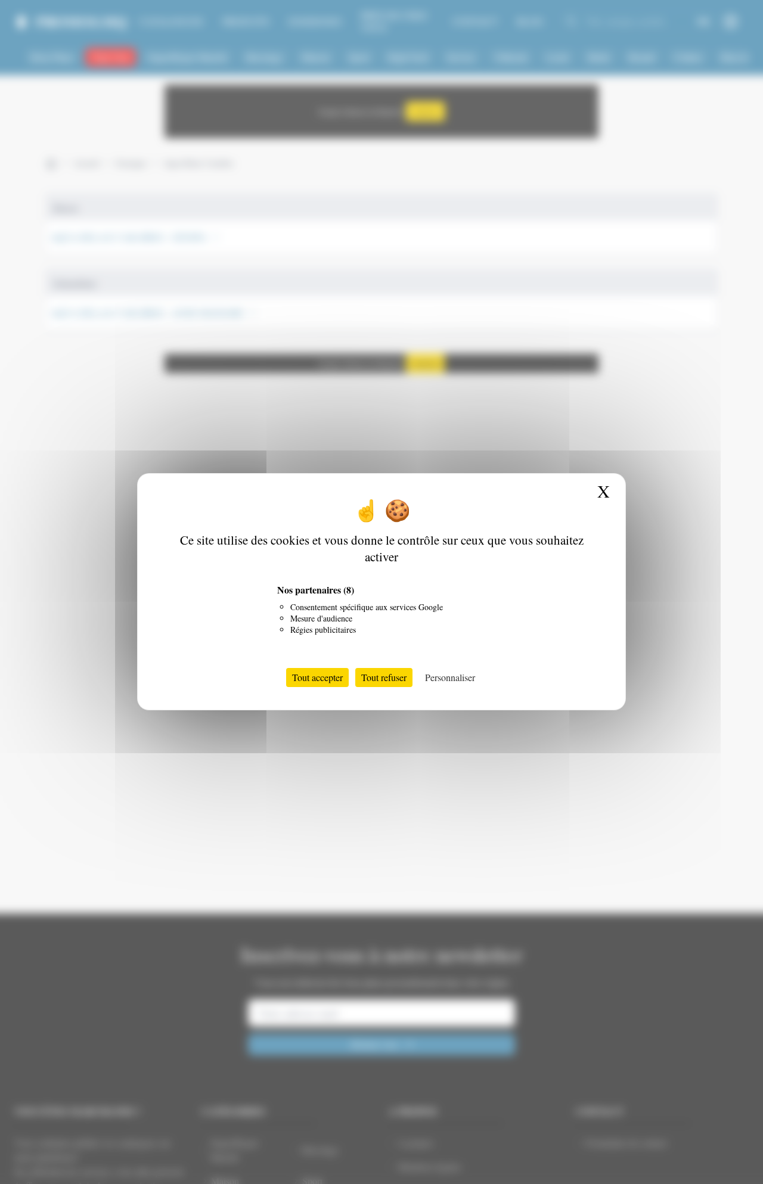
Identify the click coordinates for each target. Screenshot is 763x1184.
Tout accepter (317, 678)
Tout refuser (384, 678)
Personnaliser (450, 678)
